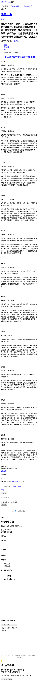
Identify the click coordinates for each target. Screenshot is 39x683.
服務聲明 (19, 657)
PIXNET (8, 655)
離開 (10, 679)
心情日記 (16, 41)
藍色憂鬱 (4, 471)
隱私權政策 (32, 655)
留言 (17, 481)
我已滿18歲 (4, 679)
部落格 (6, 47)
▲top (2, 489)
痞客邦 (14, 481)
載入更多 (3, 493)
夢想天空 (6, 14)
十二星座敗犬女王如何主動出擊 (19, 57)
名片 (5, 49)
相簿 (5, 45)
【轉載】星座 (16, 486)
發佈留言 (3, 504)
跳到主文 (4, 19)
